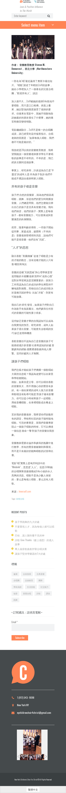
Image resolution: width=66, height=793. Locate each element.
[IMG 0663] (40, 757)
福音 (15, 593)
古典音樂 (41, 573)
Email (14, 622)
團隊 (41, 580)
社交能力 (45, 586)
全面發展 (27, 573)
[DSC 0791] (24, 757)
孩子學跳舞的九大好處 (27, 522)
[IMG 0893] (32, 757)
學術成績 (17, 586)
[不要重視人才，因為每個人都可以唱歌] (33, 47)
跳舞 (15, 599)
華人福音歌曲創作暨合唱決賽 (31, 549)
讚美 (48, 593)
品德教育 (29, 580)
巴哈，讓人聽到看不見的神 (29, 535)
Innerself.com (25, 491)
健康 (15, 573)
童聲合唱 (20, 498)
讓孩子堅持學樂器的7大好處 (30, 553)
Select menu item (33, 25)
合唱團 (16, 580)
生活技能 (31, 586)
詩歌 (39, 593)
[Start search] (48, 16)
